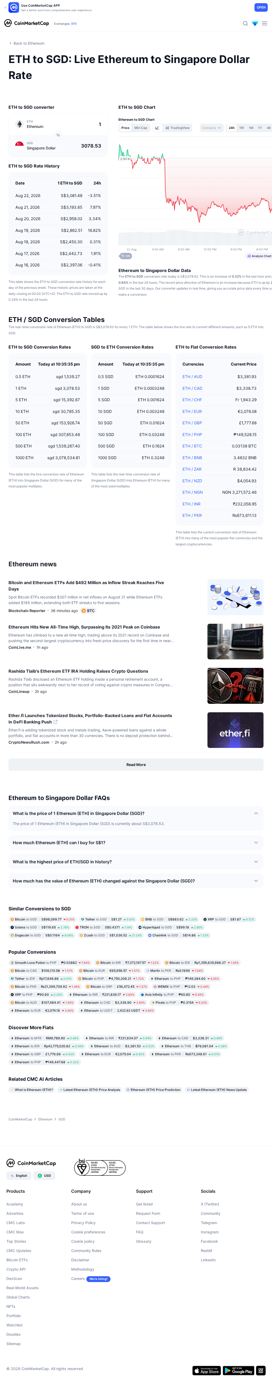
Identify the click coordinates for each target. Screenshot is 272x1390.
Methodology (82, 1269)
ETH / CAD (192, 388)
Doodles (13, 1334)
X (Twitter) (210, 1204)
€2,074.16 (44, 1010)
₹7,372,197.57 (129, 963)
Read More (136, 764)
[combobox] (212, 128)
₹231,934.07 (120, 1038)
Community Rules (86, 1250)
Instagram (210, 1232)
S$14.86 (180, 935)
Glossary (143, 1241)
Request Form (148, 1213)
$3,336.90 (114, 1002)
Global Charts (18, 1297)
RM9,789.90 (47, 1038)
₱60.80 (174, 995)
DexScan (14, 1278)
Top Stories (16, 1241)
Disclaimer (80, 1260)
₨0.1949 (176, 971)
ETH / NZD (192, 480)
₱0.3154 (181, 1002)
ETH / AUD (192, 376)
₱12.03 (183, 987)
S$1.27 (110, 919)
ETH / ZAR (192, 469)
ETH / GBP (192, 422)
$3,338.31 (192, 1038)
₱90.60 (38, 995)
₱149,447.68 (47, 1062)
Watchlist (14, 1325)
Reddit (206, 1250)
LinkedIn (208, 1260)
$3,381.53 (124, 1046)
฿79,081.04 (196, 1046)
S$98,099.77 (45, 919)
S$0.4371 (106, 927)
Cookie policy (83, 1241)
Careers (78, 1278)
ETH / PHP (192, 434)
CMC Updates (18, 1250)
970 (73, 24)
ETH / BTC (192, 446)
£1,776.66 (44, 1054)
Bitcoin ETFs (17, 1260)
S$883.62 (171, 919)
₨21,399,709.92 (47, 987)
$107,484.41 (44, 1002)
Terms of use (82, 1213)
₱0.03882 (52, 963)
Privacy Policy (83, 1222)
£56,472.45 (119, 987)
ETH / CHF (192, 399)
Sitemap (13, 1343)
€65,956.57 (111, 971)
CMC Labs (15, 1222)
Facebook (209, 1241)
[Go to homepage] (26, 23)
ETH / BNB (192, 457)
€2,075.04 (114, 1054)
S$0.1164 (44, 935)
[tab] (158, 128)
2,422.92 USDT (119, 1010)
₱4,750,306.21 (113, 979)
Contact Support (150, 1222)
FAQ (139, 1232)
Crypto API (16, 1269)
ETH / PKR (192, 515)
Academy (14, 1204)
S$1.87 (231, 919)
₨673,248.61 (187, 1054)
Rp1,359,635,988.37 (204, 963)
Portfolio (13, 1315)
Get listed (144, 1204)
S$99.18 (173, 927)
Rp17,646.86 (43, 979)
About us (79, 1204)
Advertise (14, 1213)
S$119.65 (42, 927)
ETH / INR (191, 503)
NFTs (10, 1306)
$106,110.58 (44, 971)
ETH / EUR (192, 411)
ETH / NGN (192, 492)
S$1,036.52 (113, 935)
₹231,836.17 (103, 995)
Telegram (209, 1222)
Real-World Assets (22, 1288)
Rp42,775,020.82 (49, 1046)
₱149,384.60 (187, 979)
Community (210, 1213)
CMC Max (15, 1232)
